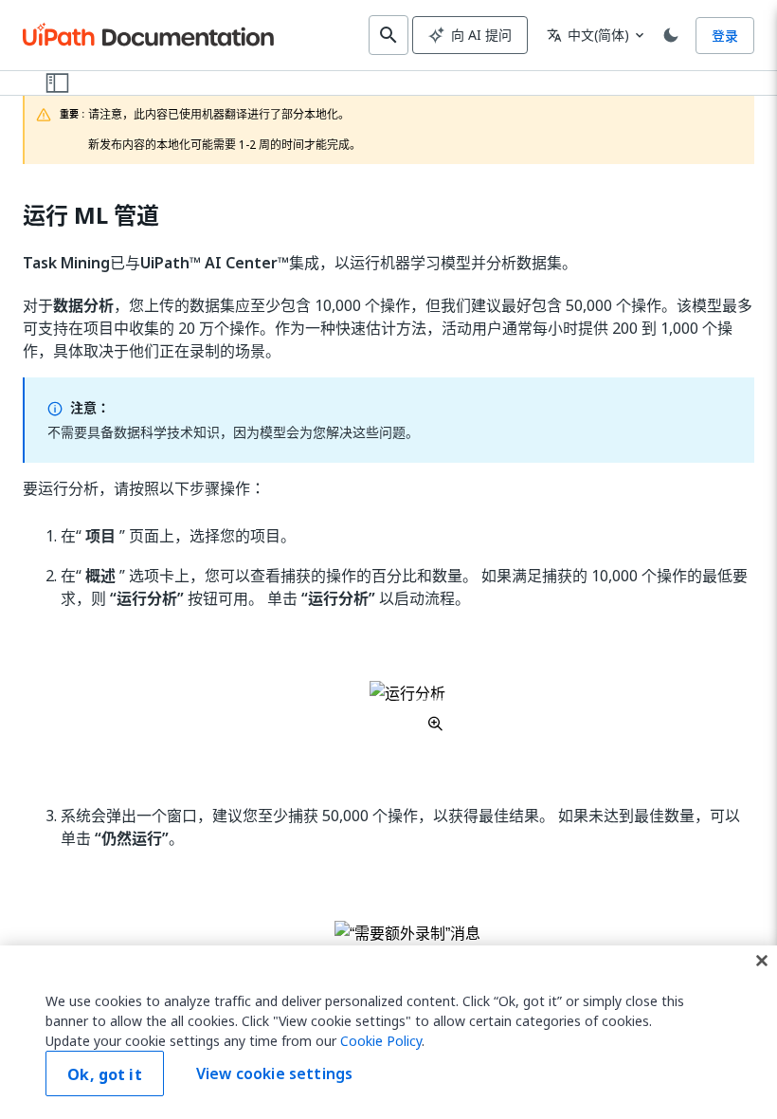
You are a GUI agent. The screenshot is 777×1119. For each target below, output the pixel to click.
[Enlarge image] (407, 706)
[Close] (762, 960)
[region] (388, 1032)
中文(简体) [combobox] (588, 35)
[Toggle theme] (671, 35)
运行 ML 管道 (91, 215)
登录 (725, 36)
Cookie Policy (381, 1041)
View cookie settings (274, 1073)
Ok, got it (104, 1074)
